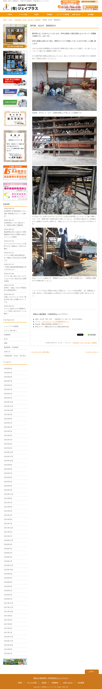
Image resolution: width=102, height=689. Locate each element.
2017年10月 (8, 612)
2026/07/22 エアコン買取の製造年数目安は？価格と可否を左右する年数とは (15, 256)
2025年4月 (8, 435)
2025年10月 (8, 410)
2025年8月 (8, 419)
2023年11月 (8, 494)
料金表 (36, 14)
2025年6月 (8, 427)
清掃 (5, 343)
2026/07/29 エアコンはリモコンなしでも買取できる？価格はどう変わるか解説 (15, 245)
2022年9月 (8, 519)
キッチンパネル (91, 352)
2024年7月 (8, 473)
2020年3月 (8, 553)
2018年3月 (8, 591)
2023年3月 (8, 515)
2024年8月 (8, 469)
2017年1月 (8, 632)
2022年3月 (8, 524)
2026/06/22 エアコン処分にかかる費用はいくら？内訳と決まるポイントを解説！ (15, 310)
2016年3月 (8, 653)
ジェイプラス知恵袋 (63, 14)
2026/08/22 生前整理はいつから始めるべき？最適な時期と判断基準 (14, 222)
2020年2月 (8, 557)
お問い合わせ (76, 14)
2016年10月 (8, 645)
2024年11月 (8, 456)
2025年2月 (8, 444)
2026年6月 (8, 377)
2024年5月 (8, 482)
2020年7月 (8, 549)
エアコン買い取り (10, 331)
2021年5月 (8, 532)
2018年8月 (8, 582)
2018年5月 (8, 586)
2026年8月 (8, 368)
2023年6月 (8, 507)
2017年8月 (8, 616)
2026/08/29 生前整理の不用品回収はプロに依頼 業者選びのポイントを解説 (15, 212)
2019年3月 (8, 578)
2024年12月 (8, 452)
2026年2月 (8, 394)
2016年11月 (8, 641)
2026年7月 (8, 373)
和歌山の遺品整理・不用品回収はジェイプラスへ (51, 678)
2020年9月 (8, 544)
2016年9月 (8, 649)
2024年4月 (8, 486)
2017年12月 (8, 603)
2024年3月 (8, 490)
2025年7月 (8, 423)
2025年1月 (8, 448)
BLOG (10, 20)
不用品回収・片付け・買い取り (24, 20)
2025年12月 (8, 402)
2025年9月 (8, 414)
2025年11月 (8, 406)
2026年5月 (8, 381)
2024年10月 (8, 461)
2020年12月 (8, 540)
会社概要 (90, 14)
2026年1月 (8, 398)
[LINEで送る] (91, 335)
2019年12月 (8, 565)
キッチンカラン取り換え (41, 352)
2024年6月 (8, 477)
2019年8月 (8, 574)
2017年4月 (8, 624)
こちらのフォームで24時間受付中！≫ (55, 322)
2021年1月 (8, 536)
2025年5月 (8, 431)
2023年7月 (8, 503)
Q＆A (6, 339)
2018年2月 (8, 595)
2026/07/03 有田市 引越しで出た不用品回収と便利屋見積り (15, 287)
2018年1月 (8, 599)
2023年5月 (8, 511)
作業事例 (49, 14)
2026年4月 (8, 385)
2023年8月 (8, 498)
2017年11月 (8, 607)
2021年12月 (8, 528)
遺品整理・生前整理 (11, 347)
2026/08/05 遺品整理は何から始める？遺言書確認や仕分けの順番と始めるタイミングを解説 (15, 233)
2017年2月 (8, 628)
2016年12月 (8, 637)
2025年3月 (8, 440)
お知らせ (7, 351)
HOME (10, 14)
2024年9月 (8, 465)
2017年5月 (8, 620)
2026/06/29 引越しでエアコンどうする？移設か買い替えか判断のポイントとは (15, 298)
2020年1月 (8, 561)
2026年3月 (8, 389)
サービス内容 (23, 14)
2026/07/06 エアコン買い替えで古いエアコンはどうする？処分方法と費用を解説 (15, 277)
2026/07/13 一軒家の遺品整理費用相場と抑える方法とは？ (15, 267)
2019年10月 (8, 570)
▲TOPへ (92, 672)
